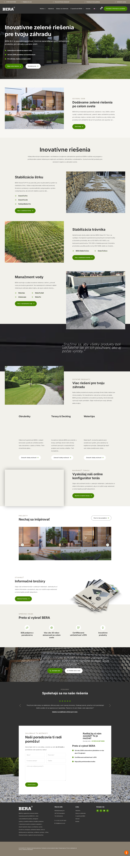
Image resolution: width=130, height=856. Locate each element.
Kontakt (77, 821)
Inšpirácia (77, 810)
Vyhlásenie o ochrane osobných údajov (50, 848)
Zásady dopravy (62, 848)
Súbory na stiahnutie (80, 813)
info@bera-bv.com (60, 823)
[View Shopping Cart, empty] (100, 8)
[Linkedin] (97, 810)
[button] (45, 8)
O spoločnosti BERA (80, 816)
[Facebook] (101, 810)
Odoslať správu (32, 784)
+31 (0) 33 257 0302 (97, 741)
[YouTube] (104, 810)
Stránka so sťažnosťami (28, 849)
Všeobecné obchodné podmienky (34, 848)
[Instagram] (107, 810)
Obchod (77, 818)
